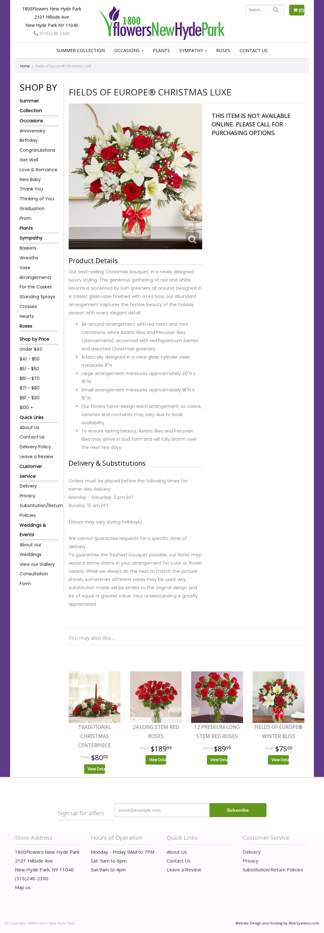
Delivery (28, 486)
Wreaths (29, 258)
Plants (161, 50)
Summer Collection (80, 50)
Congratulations (37, 150)
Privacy (27, 496)
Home (24, 66)
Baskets (28, 248)
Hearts (27, 316)
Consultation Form (34, 579)
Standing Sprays (37, 297)
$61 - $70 (30, 378)
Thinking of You (37, 199)
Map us (23, 887)
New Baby (30, 179)
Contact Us (254, 50)
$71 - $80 (30, 388)
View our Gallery (37, 564)
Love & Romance (38, 170)
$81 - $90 (30, 398)
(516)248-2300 (54, 33)
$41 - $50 (30, 359)
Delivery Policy (35, 447)
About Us (29, 427)
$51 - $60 (29, 369)
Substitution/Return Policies (39, 510)
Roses (223, 50)
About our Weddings (30, 550)
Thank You (31, 189)
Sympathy (191, 50)
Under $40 (31, 349)
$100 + (26, 407)
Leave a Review (36, 456)
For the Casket (36, 287)
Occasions (127, 50)
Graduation (32, 208)
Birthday (29, 140)
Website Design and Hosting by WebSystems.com (277, 923)
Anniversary (32, 131)
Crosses (28, 306)
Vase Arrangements (36, 272)
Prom (25, 218)
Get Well (29, 160)
